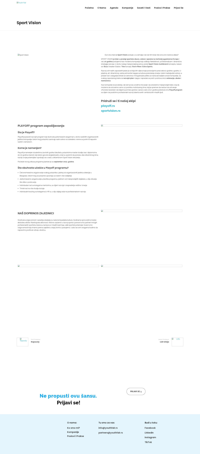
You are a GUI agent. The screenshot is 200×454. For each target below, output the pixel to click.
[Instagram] (109, 116)
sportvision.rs (110, 111)
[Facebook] (103, 116)
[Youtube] (115, 116)
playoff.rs (108, 106)
